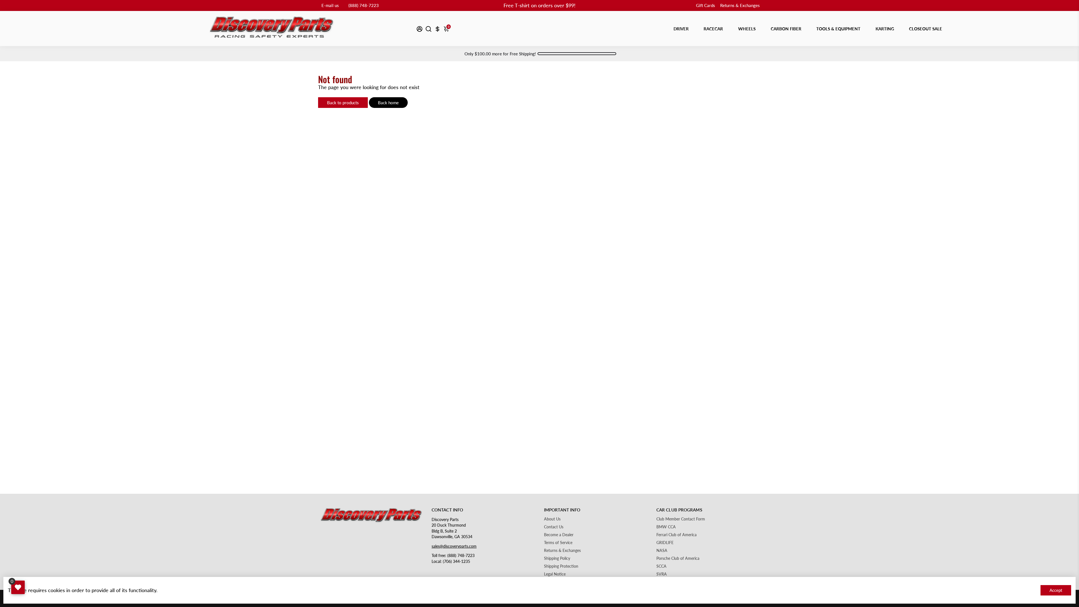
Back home (388, 102)
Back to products (343, 102)
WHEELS (747, 28)
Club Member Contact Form (680, 519)
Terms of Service (558, 542)
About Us (552, 519)
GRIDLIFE (665, 542)
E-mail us (330, 5)
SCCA (661, 566)
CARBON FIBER (786, 28)
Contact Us (553, 527)
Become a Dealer (558, 535)
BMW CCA (666, 527)
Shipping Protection (561, 566)
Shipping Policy (557, 558)
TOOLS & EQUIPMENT (838, 28)
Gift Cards (705, 5)
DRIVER (681, 28)
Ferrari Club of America (676, 535)
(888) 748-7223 (363, 5)
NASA (661, 550)
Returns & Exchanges (740, 5)
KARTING (885, 28)
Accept (1055, 590)
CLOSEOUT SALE (925, 28)
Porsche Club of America (677, 558)
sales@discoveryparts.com (454, 546)
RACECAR (713, 28)
